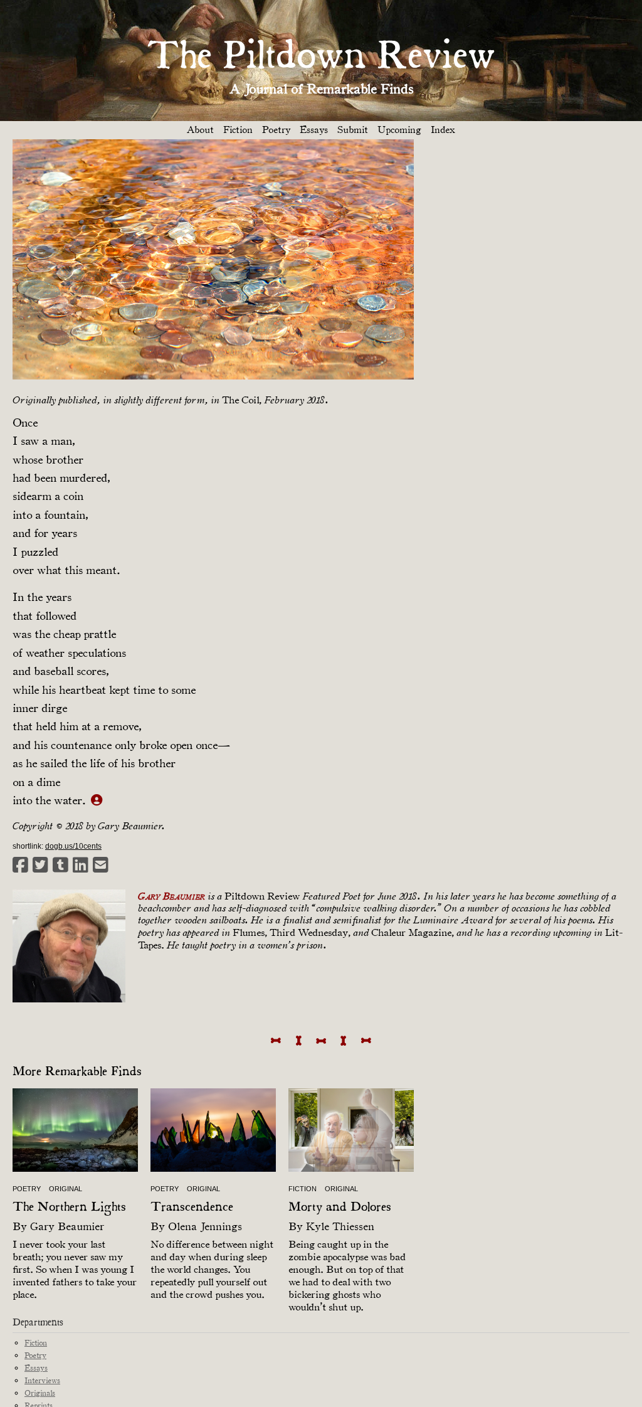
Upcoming (399, 129)
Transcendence (191, 1207)
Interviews (42, 1380)
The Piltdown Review (321, 57)
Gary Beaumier (67, 1226)
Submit (352, 129)
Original (65, 1188)
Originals (39, 1393)
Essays (314, 129)
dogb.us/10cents (73, 846)
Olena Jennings (205, 1226)
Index (443, 129)
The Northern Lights (69, 1207)
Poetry (276, 129)
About (200, 129)
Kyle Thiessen (340, 1226)
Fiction (238, 129)
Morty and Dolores (339, 1207)
